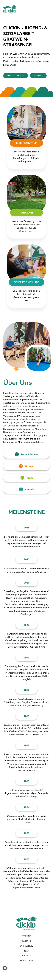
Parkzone (26, 212)
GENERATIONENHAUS (26, 282)
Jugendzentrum (26, 143)
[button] (5, 968)
